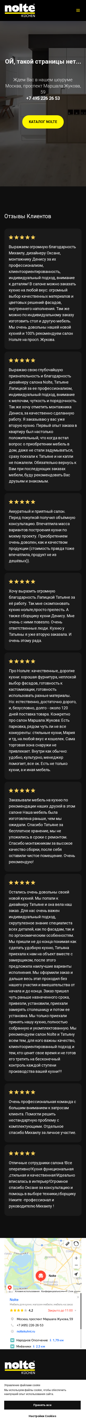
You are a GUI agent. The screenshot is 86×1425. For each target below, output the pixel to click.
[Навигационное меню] (78, 10)
